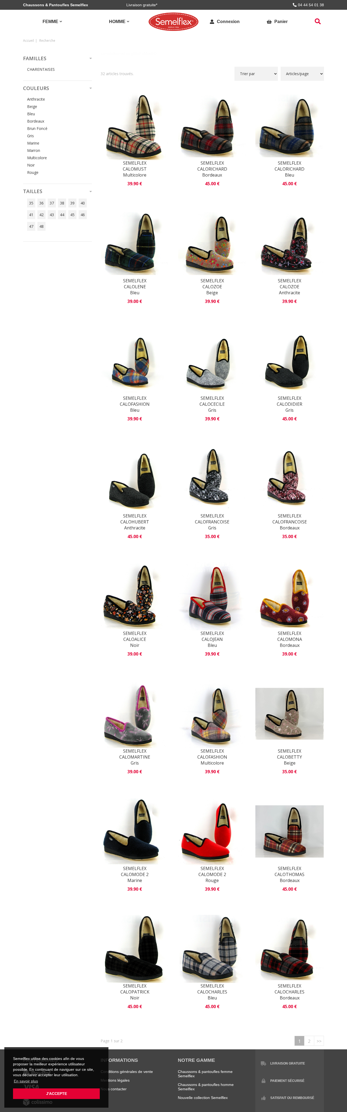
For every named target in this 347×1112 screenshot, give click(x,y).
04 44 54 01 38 (311, 5)
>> (319, 1041)
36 (41, 203)
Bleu (31, 113)
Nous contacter (114, 1089)
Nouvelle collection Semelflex (203, 1097)
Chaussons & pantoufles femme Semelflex (205, 1073)
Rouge (32, 172)
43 (52, 214)
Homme (117, 21)
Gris (30, 135)
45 (72, 214)
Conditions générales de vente (127, 1071)
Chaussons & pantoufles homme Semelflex (206, 1086)
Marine (33, 143)
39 (72, 203)
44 (62, 214)
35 (31, 203)
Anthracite (36, 99)
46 (83, 214)
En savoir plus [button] (26, 1081)
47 (31, 226)
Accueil (28, 40)
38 (62, 203)
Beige (32, 106)
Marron (33, 150)
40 (83, 203)
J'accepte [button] (56, 1093)
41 (31, 214)
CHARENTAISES (41, 69)
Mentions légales (115, 1080)
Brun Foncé (37, 128)
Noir (31, 165)
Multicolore (37, 157)
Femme (50, 21)
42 (41, 214)
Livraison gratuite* (141, 5)
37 (52, 203)
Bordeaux (35, 121)
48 (41, 226)
